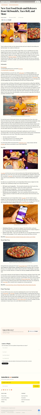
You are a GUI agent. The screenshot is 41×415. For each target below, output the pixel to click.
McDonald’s (21, 73)
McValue (3, 144)
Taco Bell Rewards (25, 202)
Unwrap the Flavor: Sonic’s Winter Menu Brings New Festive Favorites (20, 285)
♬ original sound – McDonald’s (7, 70)
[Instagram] (5, 389)
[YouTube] (11, 389)
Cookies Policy (4, 399)
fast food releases (12, 56)
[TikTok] (1, 389)
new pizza (5, 282)
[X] (9, 389)
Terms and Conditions (5, 397)
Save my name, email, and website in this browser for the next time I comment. (17, 361)
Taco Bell (3, 173)
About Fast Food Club (25, 399)
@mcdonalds (4, 67)
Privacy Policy (3, 396)
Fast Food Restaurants (13, 4)
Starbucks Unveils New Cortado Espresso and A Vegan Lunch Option (20, 237)
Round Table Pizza (23, 265)
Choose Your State (6, 382)
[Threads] (7, 389)
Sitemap (2, 401)
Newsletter (23, 397)
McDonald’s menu (22, 142)
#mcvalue (20, 68)
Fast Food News (4, 4)
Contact (22, 401)
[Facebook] (3, 389)
